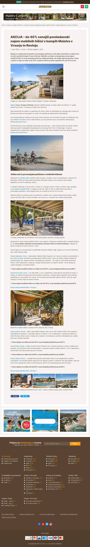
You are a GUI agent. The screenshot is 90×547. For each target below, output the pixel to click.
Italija (29, 463)
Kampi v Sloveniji (30, 475)
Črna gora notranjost (34, 501)
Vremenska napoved (11, 459)
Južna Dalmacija (55, 482)
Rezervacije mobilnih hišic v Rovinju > (24, 371)
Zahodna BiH (76, 478)
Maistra (13, 105)
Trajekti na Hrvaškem (11, 461)
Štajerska (30, 487)
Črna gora (31, 470)
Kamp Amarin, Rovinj (18, 331)
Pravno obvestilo (27, 514)
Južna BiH (75, 482)
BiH (29, 465)
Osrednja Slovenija (34, 482)
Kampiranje (28, 456)
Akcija (14, 25)
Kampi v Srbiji (7, 498)
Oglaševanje (8, 463)
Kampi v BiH (73, 475)
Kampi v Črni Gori (30, 498)
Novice (9, 25)
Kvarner (52, 478)
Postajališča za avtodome (11, 475)
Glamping (72, 456)
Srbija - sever (9, 501)
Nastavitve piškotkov (69, 514)
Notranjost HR (54, 489)
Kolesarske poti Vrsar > (19, 122)
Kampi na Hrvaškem (53, 475)
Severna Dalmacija (56, 487)
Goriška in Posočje (34, 478)
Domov (4, 25)
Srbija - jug (8, 503)
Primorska (31, 480)
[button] (86, 6)
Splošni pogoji (8, 514)
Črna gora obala (33, 503)
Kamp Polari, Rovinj (17, 346)
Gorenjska (31, 484)
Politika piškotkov (47, 514)
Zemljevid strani (9, 517)
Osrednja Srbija (10, 505)
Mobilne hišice (51, 456)
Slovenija (31, 459)
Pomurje (30, 493)
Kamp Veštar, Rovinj (18, 358)
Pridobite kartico (68, 2)
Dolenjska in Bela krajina (34, 490)
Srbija (29, 468)
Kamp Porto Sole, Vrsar (19, 273)
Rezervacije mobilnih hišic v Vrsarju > (24, 287)
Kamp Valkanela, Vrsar (19, 256)
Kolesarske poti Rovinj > (19, 132)
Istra (51, 480)
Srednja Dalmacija (56, 484)
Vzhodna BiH (76, 480)
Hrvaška (31, 461)
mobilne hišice (25, 178)
